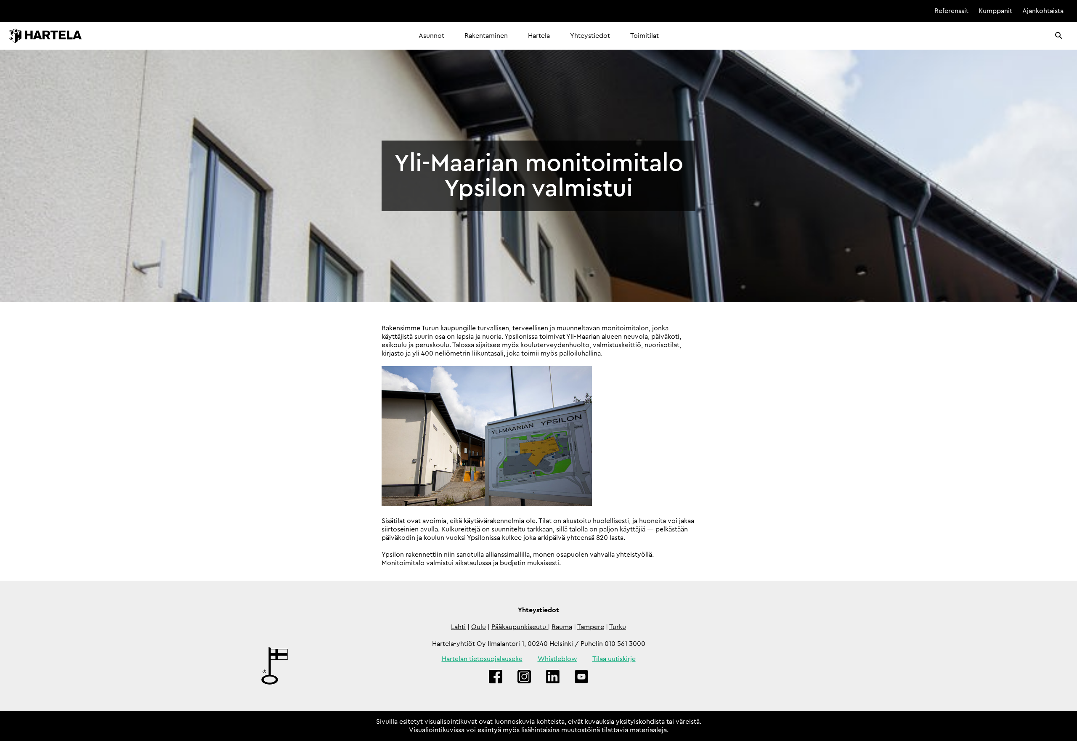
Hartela (539, 35)
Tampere (590, 627)
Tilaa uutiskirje (614, 659)
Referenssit (951, 11)
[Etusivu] (45, 36)
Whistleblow (557, 659)
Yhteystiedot (590, 35)
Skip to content (900, 11)
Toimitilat (644, 35)
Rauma (562, 627)
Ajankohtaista (1043, 11)
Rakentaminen (486, 35)
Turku (617, 627)
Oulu (478, 627)
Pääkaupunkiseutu (519, 627)
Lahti (458, 627)
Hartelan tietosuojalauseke (482, 659)
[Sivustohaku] (1058, 36)
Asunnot (431, 35)
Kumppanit (995, 11)
